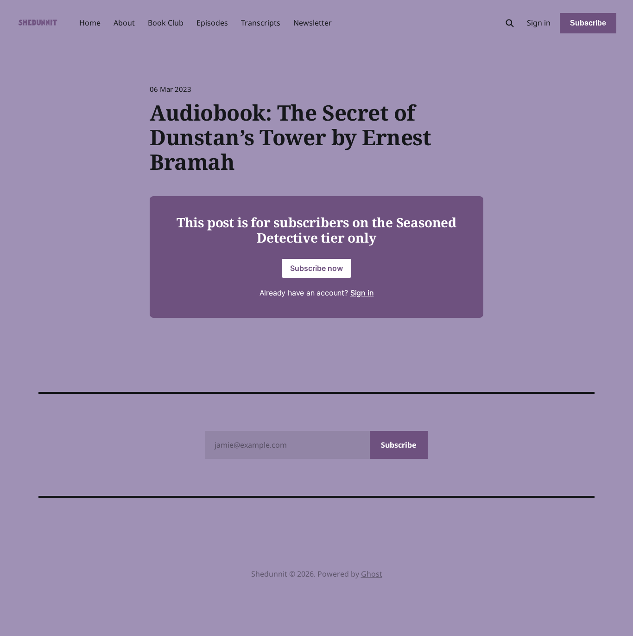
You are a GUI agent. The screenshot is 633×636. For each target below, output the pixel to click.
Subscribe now (316, 268)
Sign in (539, 23)
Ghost (371, 574)
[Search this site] (510, 23)
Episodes (212, 23)
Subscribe (588, 23)
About (124, 23)
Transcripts (260, 23)
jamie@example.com (316, 445)
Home (90, 23)
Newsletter (312, 23)
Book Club (166, 23)
